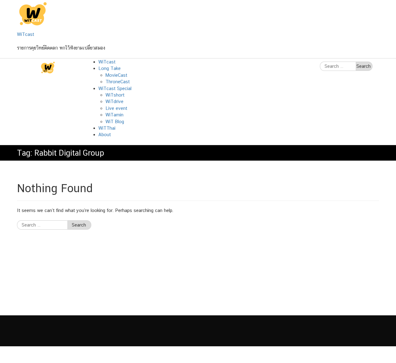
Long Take (109, 68)
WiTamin (114, 114)
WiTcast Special (114, 88)
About (104, 134)
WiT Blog (114, 121)
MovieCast (116, 75)
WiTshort (114, 94)
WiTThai (106, 128)
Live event (116, 108)
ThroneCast (117, 81)
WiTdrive (114, 101)
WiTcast (25, 34)
